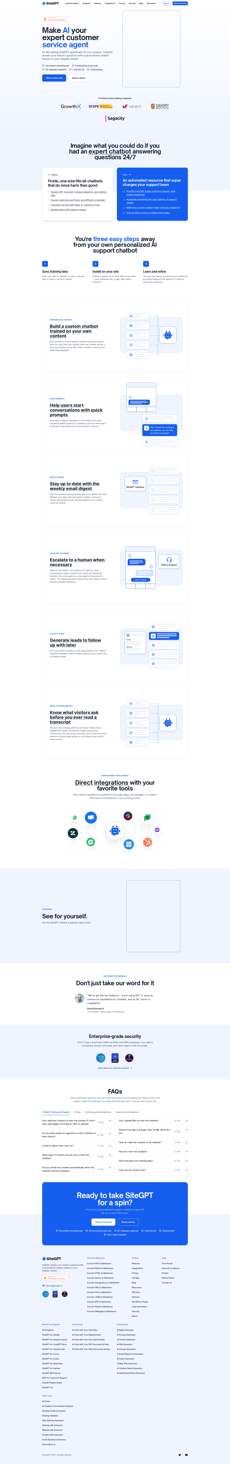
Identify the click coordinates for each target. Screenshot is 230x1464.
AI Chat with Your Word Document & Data (91, 1349)
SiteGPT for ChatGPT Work (54, 1344)
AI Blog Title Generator (127, 1363)
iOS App (135, 1278)
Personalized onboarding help (57, 65)
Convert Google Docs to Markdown (103, 1282)
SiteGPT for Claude (51, 1335)
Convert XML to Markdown (99, 1287)
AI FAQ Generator (124, 1344)
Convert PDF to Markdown (99, 1263)
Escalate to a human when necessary (77, 562)
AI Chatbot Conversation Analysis (57, 1406)
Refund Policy (168, 1278)
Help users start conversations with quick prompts (76, 410)
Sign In (166, 3)
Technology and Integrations (98, 1112)
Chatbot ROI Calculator (52, 1435)
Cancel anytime (96, 69)
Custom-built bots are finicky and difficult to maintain (78, 200)
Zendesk (139, 794)
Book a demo (79, 78)
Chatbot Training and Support (56, 1112)
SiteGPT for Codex (50, 1359)
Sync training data (55, 271)
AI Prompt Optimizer (126, 1339)
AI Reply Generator (125, 1330)
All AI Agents (48, 1330)
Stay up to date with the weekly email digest (75, 486)
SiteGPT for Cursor (50, 1354)
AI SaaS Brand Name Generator (131, 1373)
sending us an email (101, 1101)
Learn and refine (154, 271)
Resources (151, 3)
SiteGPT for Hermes (51, 1368)
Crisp (120, 794)
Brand (134, 1316)
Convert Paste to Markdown (100, 1306)
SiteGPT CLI (47, 1387)
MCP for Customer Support (54, 1378)
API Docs (136, 1292)
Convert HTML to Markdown (100, 1273)
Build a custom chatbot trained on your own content (74, 331)
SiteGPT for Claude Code (53, 1349)
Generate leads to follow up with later (75, 642)
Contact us (167, 1282)
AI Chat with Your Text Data (84, 1330)
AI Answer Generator (126, 1349)
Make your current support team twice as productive (153, 207)
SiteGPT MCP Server (51, 1373)
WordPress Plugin (140, 1302)
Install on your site (106, 271)
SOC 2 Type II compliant (116, 1234)
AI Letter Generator (125, 1359)
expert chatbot (110, 151)
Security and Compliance (127, 1112)
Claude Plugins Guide (52, 1382)
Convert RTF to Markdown (99, 1302)
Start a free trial (180, 3)
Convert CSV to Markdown (99, 1292)
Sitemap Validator (50, 1415)
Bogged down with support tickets (68, 209)
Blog (141, 3)
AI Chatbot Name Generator (129, 1368)
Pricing (122, 3)
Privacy (165, 1273)
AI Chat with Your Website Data (86, 1335)
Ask (102, 1122)
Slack (126, 794)
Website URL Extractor (52, 1430)
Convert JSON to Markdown (100, 1297)
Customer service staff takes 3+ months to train (75, 205)
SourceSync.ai (48, 1444)
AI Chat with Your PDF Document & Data (90, 1344)
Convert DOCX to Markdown (100, 1268)
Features (97, 3)
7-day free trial (78, 69)
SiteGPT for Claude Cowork (54, 1339)
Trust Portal (167, 1263)
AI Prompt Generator (126, 1335)
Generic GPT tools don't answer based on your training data (78, 194)
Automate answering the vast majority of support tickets (151, 201)
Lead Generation (72, 3)
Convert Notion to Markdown (100, 1278)
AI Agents (86, 3)
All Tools (46, 1401)
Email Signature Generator (54, 1439)
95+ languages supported (56, 69)
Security (132, 3)
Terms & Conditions (171, 1268)
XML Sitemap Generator (53, 1420)
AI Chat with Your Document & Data (88, 1339)
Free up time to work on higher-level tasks (147, 213)
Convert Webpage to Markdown (101, 1311)
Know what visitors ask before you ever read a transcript (74, 717)
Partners (136, 1297)
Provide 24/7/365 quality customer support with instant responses (150, 193)
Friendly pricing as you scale (86, 65)
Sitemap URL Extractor (52, 1425)
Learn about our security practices (113, 1068)
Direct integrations (101, 782)
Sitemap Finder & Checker (54, 1411)
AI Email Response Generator (130, 1354)
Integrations (110, 3)
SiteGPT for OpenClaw (52, 1363)
